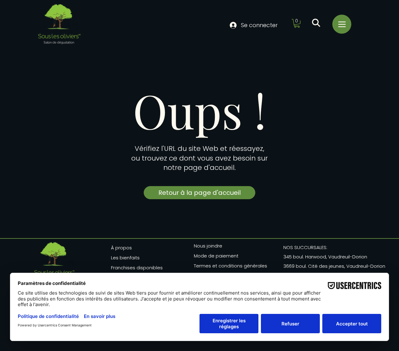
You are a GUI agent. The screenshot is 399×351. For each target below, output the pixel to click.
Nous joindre (208, 246)
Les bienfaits (125, 257)
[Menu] (341, 24)
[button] (297, 23)
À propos (121, 247)
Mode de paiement (216, 255)
